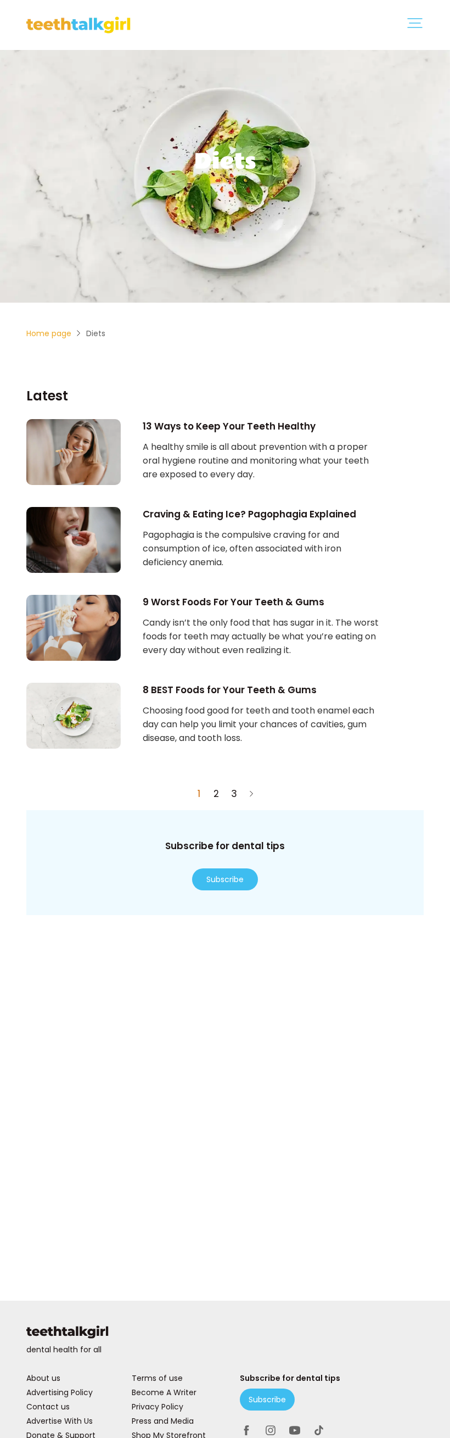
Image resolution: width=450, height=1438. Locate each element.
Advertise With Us (59, 1420)
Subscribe (225, 879)
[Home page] (225, 1334)
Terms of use (157, 1378)
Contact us (48, 1406)
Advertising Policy (59, 1392)
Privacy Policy (157, 1406)
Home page (48, 333)
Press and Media (163, 1420)
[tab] (415, 25)
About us (43, 1378)
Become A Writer (164, 1392)
